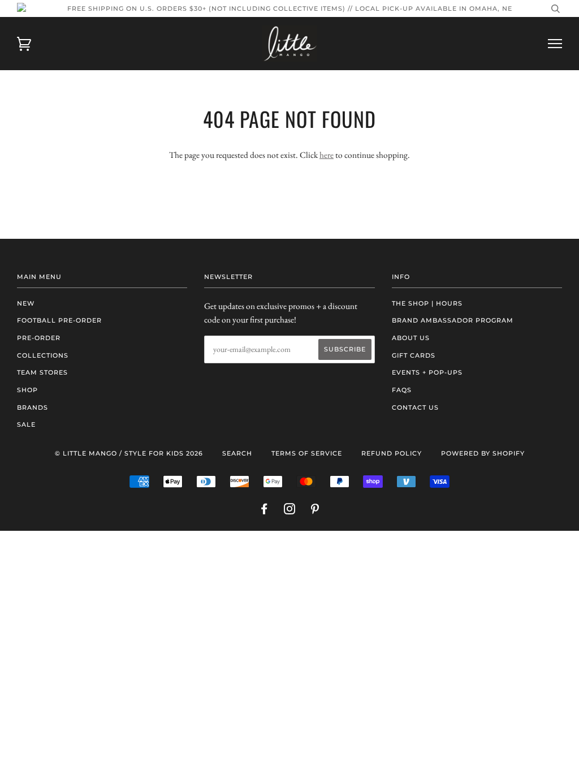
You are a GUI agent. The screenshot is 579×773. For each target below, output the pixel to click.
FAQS (402, 390)
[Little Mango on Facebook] (264, 511)
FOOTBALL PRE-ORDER (59, 320)
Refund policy (391, 453)
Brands (32, 407)
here (326, 155)
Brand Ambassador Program (452, 320)
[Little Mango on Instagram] (290, 511)
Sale (26, 424)
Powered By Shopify (483, 453)
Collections (42, 355)
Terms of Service (306, 453)
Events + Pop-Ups (427, 372)
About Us (411, 338)
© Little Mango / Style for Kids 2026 (129, 453)
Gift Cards (413, 355)
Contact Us (415, 407)
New (25, 303)
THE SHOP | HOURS (427, 303)
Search (237, 453)
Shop (27, 390)
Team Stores (42, 372)
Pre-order (39, 338)
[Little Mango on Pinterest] (315, 511)
